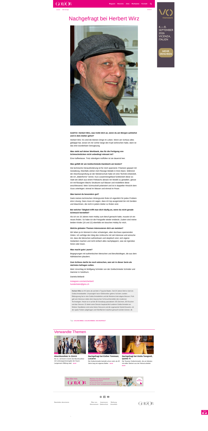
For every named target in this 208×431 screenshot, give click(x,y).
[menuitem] (149, 9)
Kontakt (144, 4)
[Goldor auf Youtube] (108, 397)
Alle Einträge (65, 9)
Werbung (114, 402)
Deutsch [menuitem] (149, 9)
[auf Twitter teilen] (206, 413)
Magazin (112, 4)
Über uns (94, 402)
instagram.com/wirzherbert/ (82, 281)
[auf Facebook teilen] (203, 413)
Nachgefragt (101, 320)
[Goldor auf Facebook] (104, 397)
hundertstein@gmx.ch (79, 284)
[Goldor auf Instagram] (101, 397)
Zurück (58, 9)
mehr (74, 363)
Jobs (127, 4)
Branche (120, 4)
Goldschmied (79, 320)
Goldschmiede (89, 320)
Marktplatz (135, 4)
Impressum (104, 402)
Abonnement (94, 404)
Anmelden (113, 404)
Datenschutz (104, 404)
